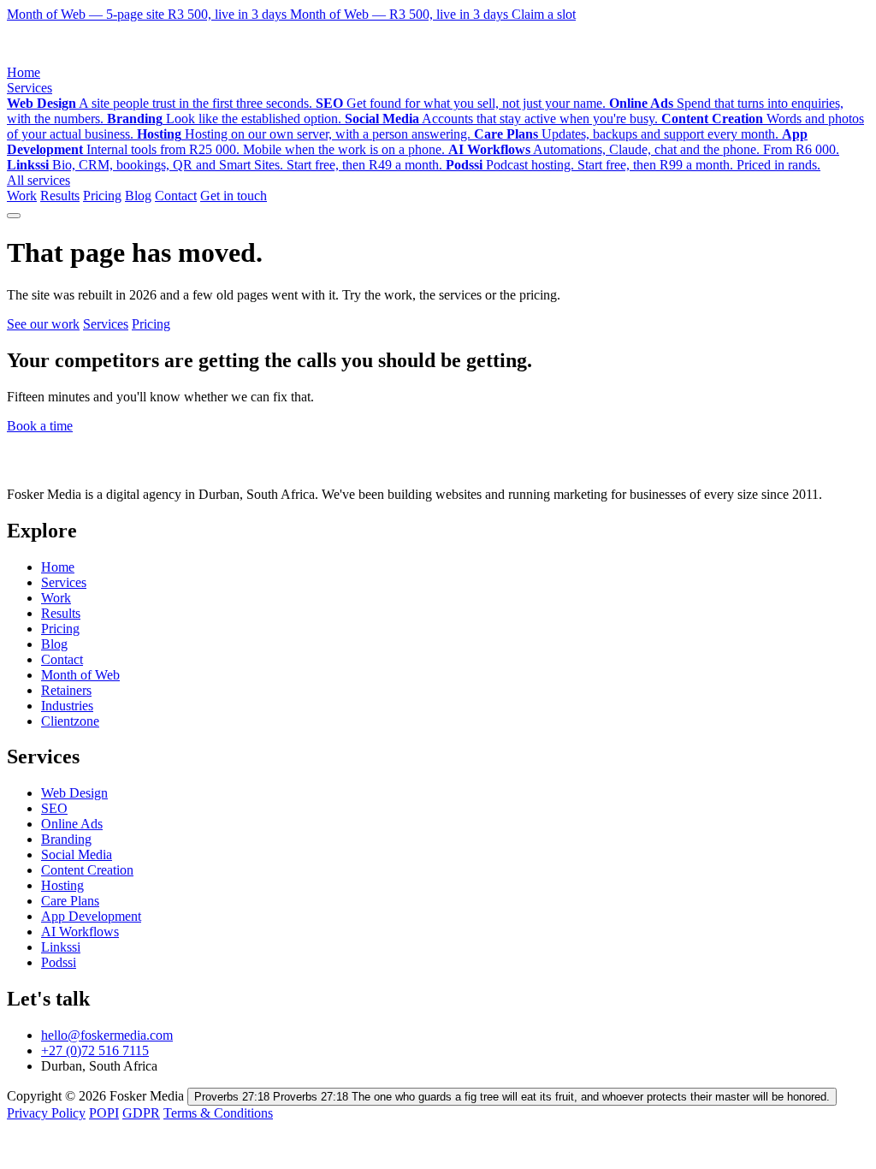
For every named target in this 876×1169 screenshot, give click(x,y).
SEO (54, 808)
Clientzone (70, 721)
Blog (138, 195)
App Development (91, 916)
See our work (43, 324)
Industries (67, 705)
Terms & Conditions (218, 1113)
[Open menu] (14, 215)
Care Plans (70, 900)
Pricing (102, 195)
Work (22, 195)
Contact (176, 195)
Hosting (62, 885)
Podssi (58, 962)
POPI (104, 1113)
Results (60, 195)
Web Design (74, 793)
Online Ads (72, 823)
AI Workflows (80, 931)
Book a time (40, 425)
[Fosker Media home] (82, 57)
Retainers (66, 690)
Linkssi (60, 947)
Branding (66, 839)
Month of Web (80, 675)
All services (38, 180)
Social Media (76, 854)
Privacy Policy (46, 1113)
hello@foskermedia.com (107, 1035)
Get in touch (233, 195)
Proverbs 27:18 (512, 1096)
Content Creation (87, 870)
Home (23, 72)
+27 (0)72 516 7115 (95, 1050)
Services (29, 87)
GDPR (141, 1113)
